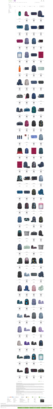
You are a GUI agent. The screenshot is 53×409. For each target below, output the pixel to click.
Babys (28, 400)
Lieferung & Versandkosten (22, 399)
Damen (9, 10)
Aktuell (34, 399)
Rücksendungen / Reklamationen (22, 400)
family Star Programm (9, 399)
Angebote (28, 399)
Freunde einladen (8, 400)
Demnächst (35, 400)
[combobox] (39, 2)
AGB (13, 399)
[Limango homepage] (10, 1)
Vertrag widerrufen (21, 401)
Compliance (14, 401)
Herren (9, 11)
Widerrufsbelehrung (15, 400)
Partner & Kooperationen (9, 401)
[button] (43, 1)
